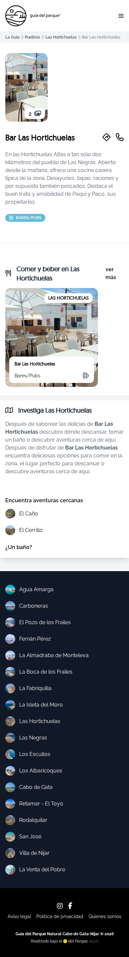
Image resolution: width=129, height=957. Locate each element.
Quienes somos (105, 916)
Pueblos (32, 37)
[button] (121, 15)
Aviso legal (19, 916)
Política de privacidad (59, 916)
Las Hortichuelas (61, 37)
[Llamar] (120, 137)
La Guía (12, 37)
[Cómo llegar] (106, 137)
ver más (111, 273)
